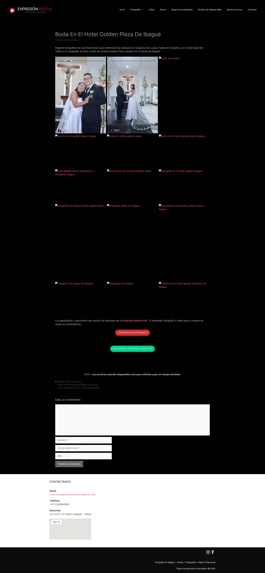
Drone (163, 9)
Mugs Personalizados (182, 9)
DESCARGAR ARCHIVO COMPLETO (132, 348)
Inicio (122, 9)
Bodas (61, 381)
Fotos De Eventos (73, 381)
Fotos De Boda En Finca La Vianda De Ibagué (79, 388)
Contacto (252, 9)
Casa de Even (130, 320)
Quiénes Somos (234, 9)
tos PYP (142, 320)
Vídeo (151, 9)
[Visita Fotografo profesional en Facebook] (212, 553)
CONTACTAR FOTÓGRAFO (132, 332)
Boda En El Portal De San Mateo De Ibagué (78, 385)
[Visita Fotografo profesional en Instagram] (208, 553)
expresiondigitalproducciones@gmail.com (73, 494)
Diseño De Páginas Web (209, 9)
